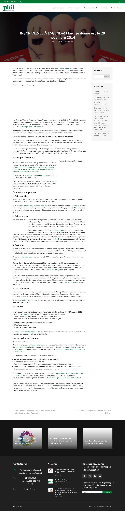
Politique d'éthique (92, 507)
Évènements (68, 42)
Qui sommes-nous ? (90, 8)
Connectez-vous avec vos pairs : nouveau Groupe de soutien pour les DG (26, 441)
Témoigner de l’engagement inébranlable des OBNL (63, 481)
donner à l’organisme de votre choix (35, 206)
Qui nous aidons (58, 8)
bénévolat (75, 206)
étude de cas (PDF (51, 270)
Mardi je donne (65, 68)
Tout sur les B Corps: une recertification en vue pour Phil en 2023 (61, 441)
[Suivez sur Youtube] (100, 476)
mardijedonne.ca (22, 347)
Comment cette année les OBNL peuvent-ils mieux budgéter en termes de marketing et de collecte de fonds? (66, 491)
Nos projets (104, 8)
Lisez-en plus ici (70, 282)
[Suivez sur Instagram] (90, 476)
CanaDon (57, 239)
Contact (119, 8)
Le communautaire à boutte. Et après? (101, 134)
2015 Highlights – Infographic (31, 127)
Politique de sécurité (105, 507)
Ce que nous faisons (74, 8)
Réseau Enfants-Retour (21, 167)
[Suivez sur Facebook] (84, 476)
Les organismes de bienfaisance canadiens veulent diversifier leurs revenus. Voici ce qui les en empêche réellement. (101, 123)
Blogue (112, 8)
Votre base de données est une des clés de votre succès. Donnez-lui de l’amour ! (34, 411)
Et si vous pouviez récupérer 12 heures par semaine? (101, 110)
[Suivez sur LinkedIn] (95, 476)
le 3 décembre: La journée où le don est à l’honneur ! (97, 442)
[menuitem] (120, 2)
